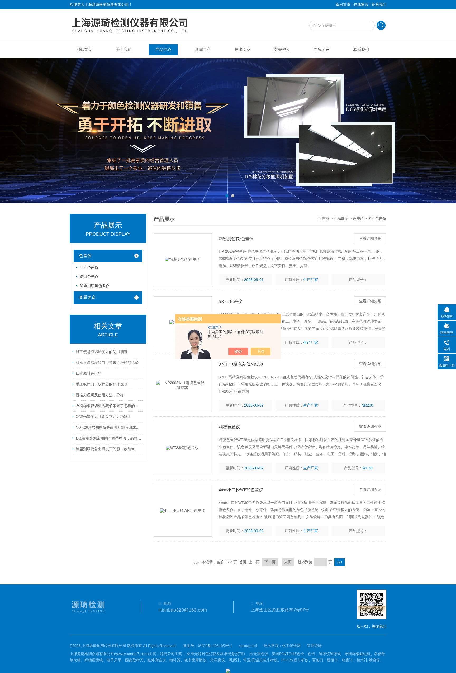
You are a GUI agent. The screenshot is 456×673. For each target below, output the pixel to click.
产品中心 (163, 49)
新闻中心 (203, 49)
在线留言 (361, 5)
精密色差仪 (229, 427)
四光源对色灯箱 (89, 373)
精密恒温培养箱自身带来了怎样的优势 (107, 363)
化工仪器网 (291, 646)
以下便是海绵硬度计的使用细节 (101, 352)
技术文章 (242, 49)
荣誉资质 (282, 49)
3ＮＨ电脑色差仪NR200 (241, 364)
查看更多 (87, 297)
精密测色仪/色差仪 (236, 238)
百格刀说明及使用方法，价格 (100, 395)
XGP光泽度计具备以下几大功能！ (103, 417)
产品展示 (341, 219)
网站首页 (84, 49)
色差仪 (85, 256)
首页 (325, 219)
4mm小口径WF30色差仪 (241, 490)
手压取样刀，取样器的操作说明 (101, 384)
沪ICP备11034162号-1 (215, 646)
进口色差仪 (89, 277)
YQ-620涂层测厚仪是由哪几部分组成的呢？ (109, 427)
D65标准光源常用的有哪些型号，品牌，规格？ (109, 438)
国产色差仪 (89, 267)
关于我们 (124, 49)
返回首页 (343, 5)
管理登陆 (314, 646)
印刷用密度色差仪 (95, 286)
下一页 (270, 562)
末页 (288, 562)
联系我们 (379, 5)
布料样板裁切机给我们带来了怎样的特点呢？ (109, 406)
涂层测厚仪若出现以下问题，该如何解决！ (109, 449)
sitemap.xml (248, 646)
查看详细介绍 (370, 238)
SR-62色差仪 (230, 301)
